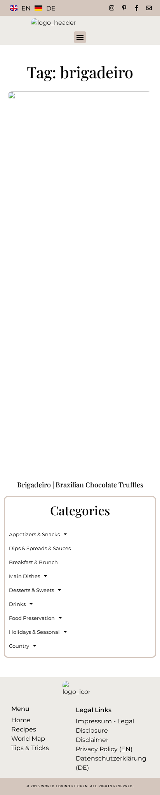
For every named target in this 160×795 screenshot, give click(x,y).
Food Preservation (32, 618)
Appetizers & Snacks (34, 534)
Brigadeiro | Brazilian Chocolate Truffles (80, 484)
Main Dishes (24, 576)
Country (19, 646)
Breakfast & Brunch (33, 562)
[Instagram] (111, 8)
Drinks (17, 604)
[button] (80, 37)
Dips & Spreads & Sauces (40, 548)
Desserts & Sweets (31, 590)
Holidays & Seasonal (34, 632)
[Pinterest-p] (124, 8)
